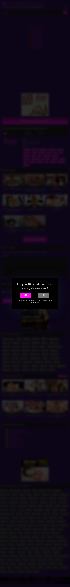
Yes (25, 295)
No (44, 295)
